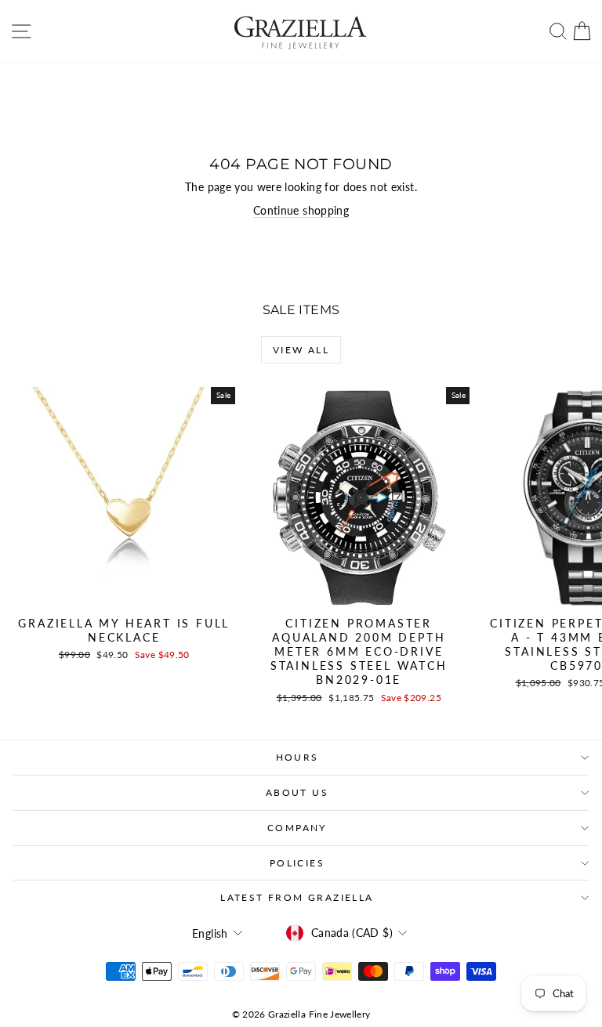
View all (301, 350)
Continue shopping (301, 210)
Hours (297, 757)
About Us (297, 792)
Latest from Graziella (296, 897)
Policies (297, 863)
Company (297, 828)
